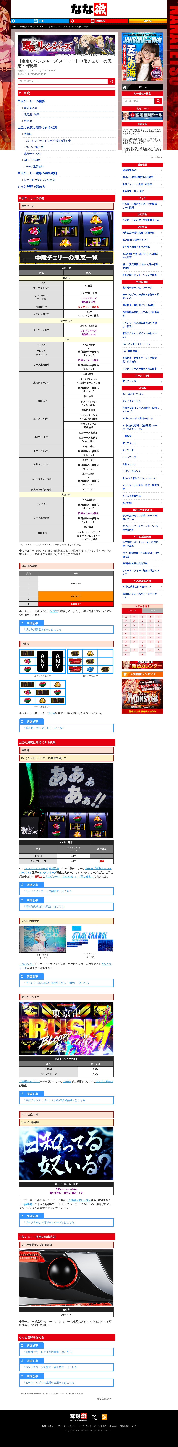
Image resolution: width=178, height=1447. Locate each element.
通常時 (28, 134)
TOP (14, 27)
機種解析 (23, 27)
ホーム (143, 87)
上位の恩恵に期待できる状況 (37, 127)
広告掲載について (128, 1426)
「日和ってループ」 (79, 1200)
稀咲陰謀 (54, 868)
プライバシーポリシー (67, 1426)
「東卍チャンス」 (29, 1081)
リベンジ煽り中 (35, 147)
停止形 (28, 120)
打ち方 (51, 713)
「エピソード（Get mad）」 (61, 876)
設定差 (54, 611)
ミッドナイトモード (36, 868)
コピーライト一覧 (88, 1426)
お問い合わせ (48, 1426)
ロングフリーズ (48, 872)
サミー (33, 27)
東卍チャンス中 (33, 153)
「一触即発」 (27, 1204)
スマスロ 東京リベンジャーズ (50, 27)
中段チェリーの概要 (31, 101)
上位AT (67, 1081)
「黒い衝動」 (86, 876)
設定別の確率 (32, 114)
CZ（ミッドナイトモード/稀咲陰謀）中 (48, 140)
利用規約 (102, 1426)
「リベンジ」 (27, 964)
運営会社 (113, 1426)
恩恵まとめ (30, 107)
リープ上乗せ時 (35, 166)
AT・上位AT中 (32, 160)
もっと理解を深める (31, 186)
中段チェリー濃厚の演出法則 (37, 173)
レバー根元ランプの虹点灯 (39, 180)
